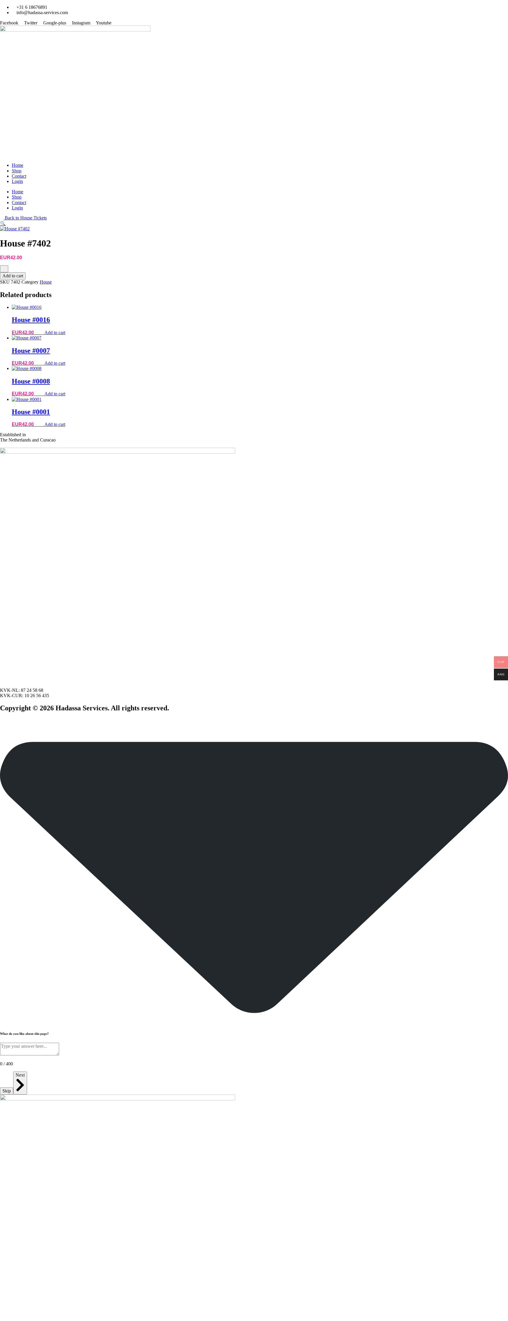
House (46, 281)
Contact (19, 176)
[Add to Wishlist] (4, 268)
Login (17, 181)
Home (17, 165)
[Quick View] (41, 332)
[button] (3, 223)
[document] (254, 1208)
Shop (16, 170)
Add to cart (12, 275)
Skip (6, 1090)
